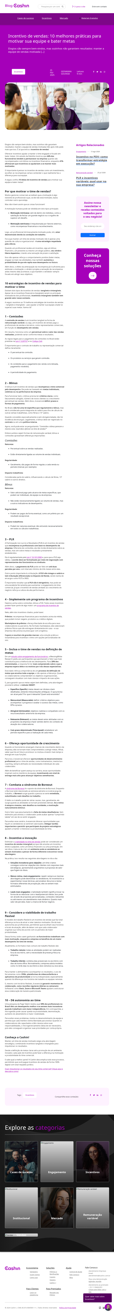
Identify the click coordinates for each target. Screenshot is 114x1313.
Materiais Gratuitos (89, 18)
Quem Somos (35, 1275)
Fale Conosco (74, 1275)
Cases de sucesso (25, 18)
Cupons (52, 1277)
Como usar (34, 1277)
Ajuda (68, 1268)
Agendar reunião (95, 1281)
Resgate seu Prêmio (54, 1294)
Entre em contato (99, 6)
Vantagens (34, 1272)
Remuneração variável (84, 173)
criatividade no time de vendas (28, 841)
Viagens (53, 1280)
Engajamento (81, 151)
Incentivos (47, 18)
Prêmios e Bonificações (54, 1273)
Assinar (93, 235)
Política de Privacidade (67, 1308)
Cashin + (53, 1283)
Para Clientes (32, 1288)
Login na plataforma (34, 1294)
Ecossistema (32, 1268)
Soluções (50, 1268)
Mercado (64, 18)
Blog (71, 1277)
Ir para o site (79, 6)
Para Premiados (53, 1288)
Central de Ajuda (75, 1272)
